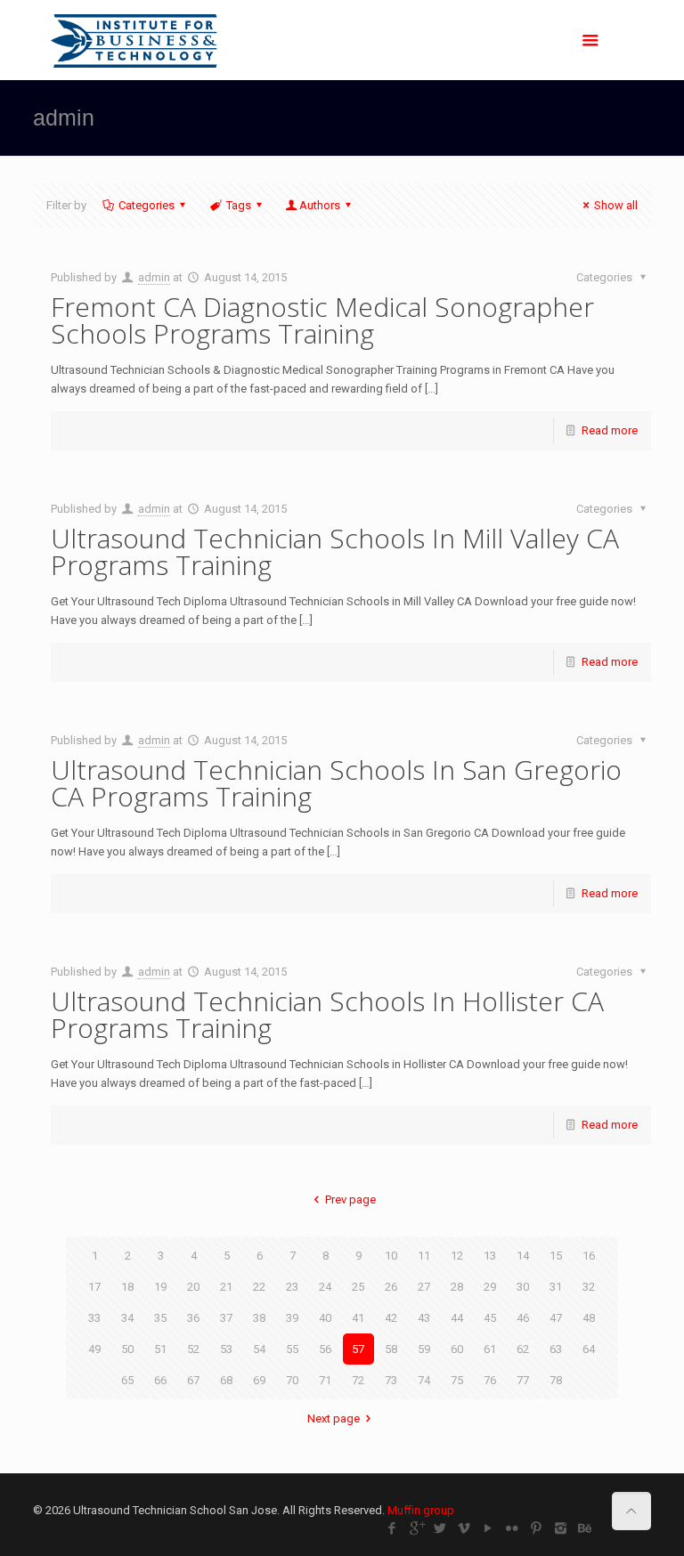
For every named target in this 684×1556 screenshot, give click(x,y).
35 (160, 1318)
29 (490, 1286)
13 (490, 1255)
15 (556, 1255)
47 (556, 1318)
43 (424, 1318)
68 (226, 1380)
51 (160, 1349)
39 (292, 1318)
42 (391, 1318)
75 (457, 1380)
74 (424, 1380)
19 (160, 1286)
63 (556, 1349)
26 (391, 1286)
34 (127, 1318)
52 (193, 1349)
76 (490, 1380)
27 (424, 1286)
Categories (146, 205)
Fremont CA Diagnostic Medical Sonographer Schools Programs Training (322, 320)
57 (358, 1349)
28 (457, 1286)
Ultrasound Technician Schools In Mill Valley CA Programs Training (335, 551)
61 (490, 1349)
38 (259, 1318)
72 (358, 1380)
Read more (610, 430)
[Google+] (416, 1528)
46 (523, 1318)
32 (588, 1286)
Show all (616, 205)
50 (127, 1349)
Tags (238, 205)
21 (226, 1286)
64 (588, 1349)
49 (94, 1349)
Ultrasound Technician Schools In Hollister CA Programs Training (327, 1014)
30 (523, 1286)
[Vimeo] (464, 1528)
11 (424, 1255)
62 (523, 1349)
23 (292, 1286)
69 (259, 1380)
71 (325, 1380)
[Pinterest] (536, 1528)
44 (457, 1318)
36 (193, 1318)
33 (94, 1318)
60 (457, 1349)
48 (588, 1318)
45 (490, 1318)
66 (160, 1380)
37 (226, 1318)
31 (556, 1286)
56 (325, 1349)
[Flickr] (512, 1528)
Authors (319, 205)
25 (358, 1286)
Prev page (350, 1199)
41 (358, 1318)
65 (127, 1380)
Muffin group (420, 1510)
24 (325, 1286)
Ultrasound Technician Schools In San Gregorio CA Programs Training (336, 782)
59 (424, 1349)
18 (127, 1286)
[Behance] (584, 1528)
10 (391, 1255)
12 (457, 1255)
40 (325, 1318)
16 (588, 1255)
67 (193, 1380)
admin (154, 277)
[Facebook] (392, 1528)
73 (391, 1380)
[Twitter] (440, 1528)
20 (193, 1286)
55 (292, 1349)
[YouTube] (488, 1528)
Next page (333, 1418)
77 (523, 1380)
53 (226, 1349)
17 (94, 1286)
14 (523, 1255)
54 (259, 1349)
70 (292, 1380)
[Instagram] (560, 1528)
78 (556, 1380)
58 (391, 1349)
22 (259, 1286)
